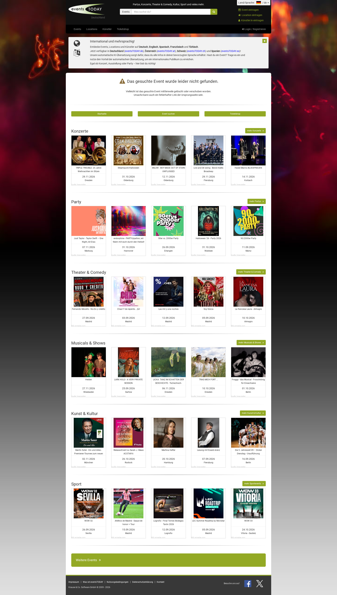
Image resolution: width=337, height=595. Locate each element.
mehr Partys (256, 201)
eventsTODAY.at (166, 51)
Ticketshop (123, 29)
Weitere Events (87, 560)
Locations (91, 29)
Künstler (107, 29)
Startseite (101, 114)
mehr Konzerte (255, 130)
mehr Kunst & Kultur (252, 413)
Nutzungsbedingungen (117, 582)
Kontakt (160, 582)
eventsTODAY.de (134, 51)
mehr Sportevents (253, 483)
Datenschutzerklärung (142, 582)
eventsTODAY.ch (196, 51)
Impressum (73, 582)
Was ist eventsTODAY (93, 582)
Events (77, 29)
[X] (260, 583)
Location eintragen (251, 15)
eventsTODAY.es (230, 51)
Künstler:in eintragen (252, 20)
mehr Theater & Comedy (250, 272)
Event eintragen (250, 9)
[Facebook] (248, 583)
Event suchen (168, 114)
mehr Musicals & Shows (251, 342)
